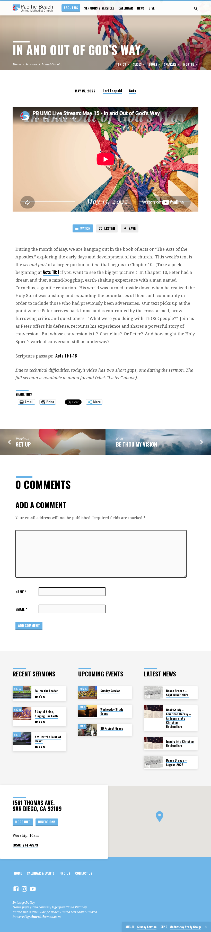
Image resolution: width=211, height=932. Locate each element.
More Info (23, 822)
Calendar (125, 8)
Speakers (170, 64)
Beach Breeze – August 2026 (176, 762)
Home (17, 64)
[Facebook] (16, 888)
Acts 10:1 (51, 272)
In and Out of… (52, 64)
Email (21, 609)
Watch (85, 228)
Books (153, 64)
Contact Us (83, 873)
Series (137, 64)
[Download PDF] (44, 697)
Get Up (23, 444)
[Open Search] (196, 8)
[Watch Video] (36, 696)
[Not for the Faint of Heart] (22, 738)
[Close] (206, 927)
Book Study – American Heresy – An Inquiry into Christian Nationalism (178, 718)
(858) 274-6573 (25, 845)
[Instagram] (24, 888)
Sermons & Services (99, 8)
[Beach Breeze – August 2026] (153, 762)
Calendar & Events (41, 873)
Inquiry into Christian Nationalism (180, 743)
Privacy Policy (24, 902)
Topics (121, 64)
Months (189, 64)
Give (151, 8)
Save (132, 228)
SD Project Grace (111, 728)
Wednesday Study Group (111, 711)
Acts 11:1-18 (66, 355)
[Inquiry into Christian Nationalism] (153, 743)
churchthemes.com (45, 916)
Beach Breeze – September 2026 (177, 693)
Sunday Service (110, 691)
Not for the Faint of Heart (48, 739)
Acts (132, 90)
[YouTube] (33, 888)
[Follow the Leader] (22, 692)
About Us (71, 7)
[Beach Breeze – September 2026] (153, 692)
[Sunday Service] (87, 692)
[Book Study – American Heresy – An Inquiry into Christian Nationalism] (153, 711)
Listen (109, 228)
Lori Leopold (112, 90)
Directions (47, 822)
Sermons (31, 64)
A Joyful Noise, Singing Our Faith (46, 713)
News (141, 8)
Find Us (64, 873)
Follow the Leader (46, 691)
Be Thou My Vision (136, 444)
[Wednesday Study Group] (87, 711)
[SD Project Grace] (87, 730)
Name (21, 591)
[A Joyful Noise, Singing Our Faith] (22, 713)
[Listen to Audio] (40, 697)
